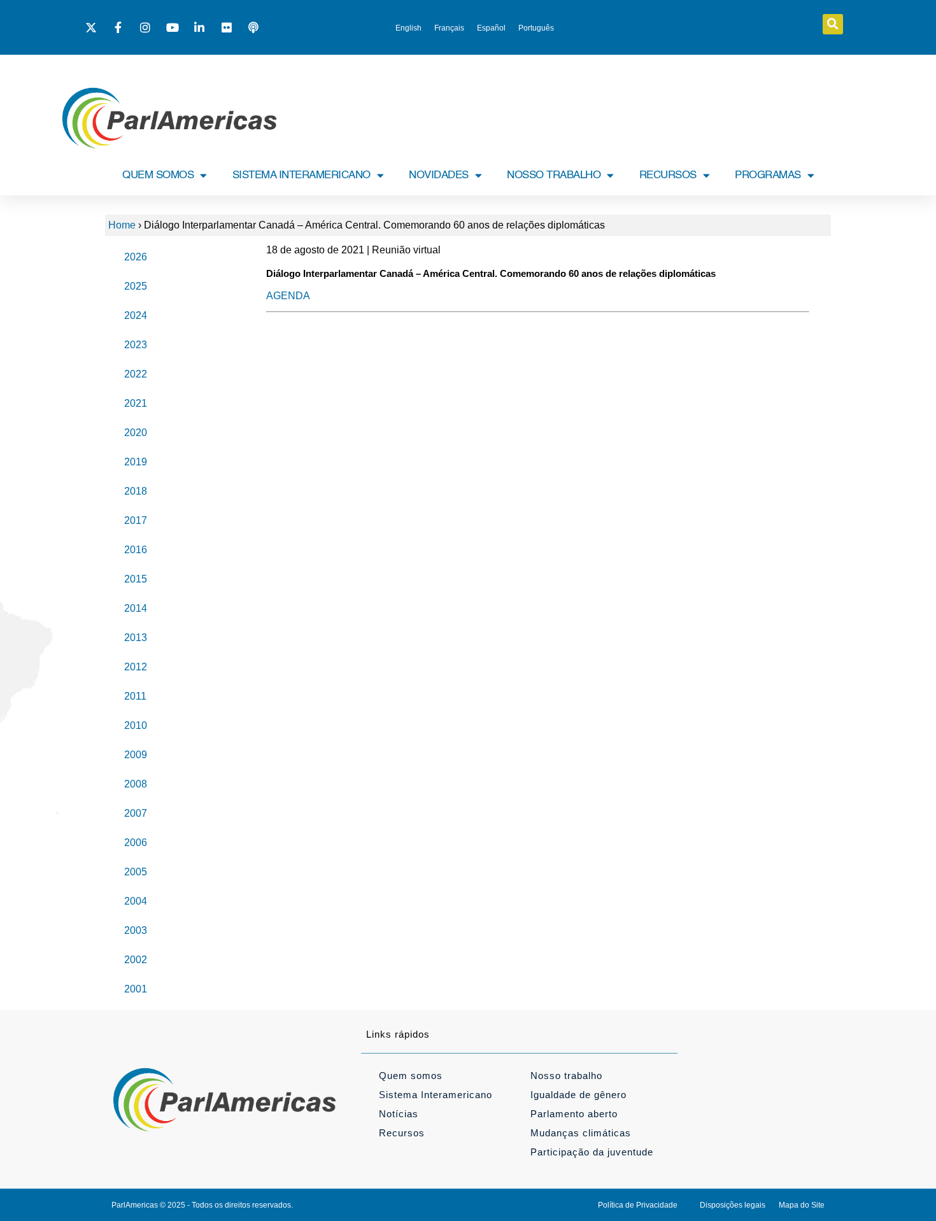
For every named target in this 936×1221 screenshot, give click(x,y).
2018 (135, 491)
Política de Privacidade (637, 1205)
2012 (135, 666)
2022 (135, 374)
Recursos (402, 1132)
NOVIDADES (439, 175)
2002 (135, 959)
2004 (135, 901)
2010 (135, 725)
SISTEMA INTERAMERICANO (301, 175)
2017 (135, 520)
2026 (135, 256)
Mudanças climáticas (580, 1132)
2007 (135, 813)
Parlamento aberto (574, 1113)
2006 (135, 842)
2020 (135, 432)
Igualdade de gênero (578, 1094)
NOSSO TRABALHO (553, 175)
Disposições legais (732, 1205)
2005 (135, 871)
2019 (135, 461)
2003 (135, 930)
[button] (833, 24)
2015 (135, 579)
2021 (135, 403)
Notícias (398, 1113)
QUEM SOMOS (158, 175)
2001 (135, 989)
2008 (135, 784)
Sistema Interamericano (435, 1094)
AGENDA (288, 295)
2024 (135, 315)
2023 (135, 344)
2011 (135, 696)
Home (122, 225)
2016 (135, 549)
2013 (135, 637)
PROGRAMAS (768, 175)
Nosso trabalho (566, 1075)
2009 (135, 754)
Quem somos (411, 1075)
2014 (135, 608)
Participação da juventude (591, 1152)
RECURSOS (668, 175)
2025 (135, 286)
